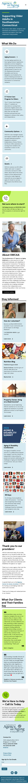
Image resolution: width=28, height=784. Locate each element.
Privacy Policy (7, 753)
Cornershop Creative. (21, 781)
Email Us (5, 747)
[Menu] (25, 4)
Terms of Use (7, 755)
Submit (4, 769)
